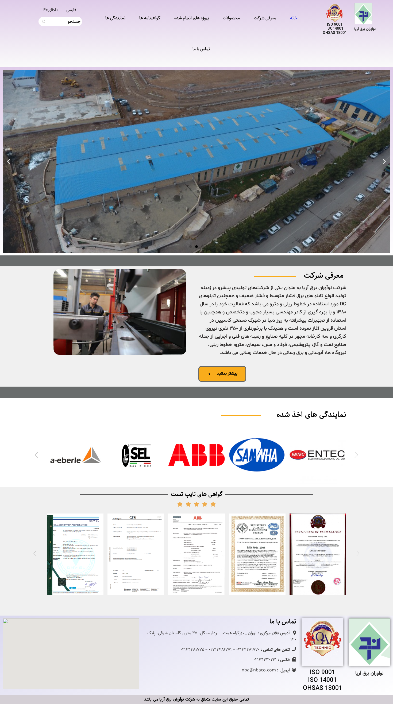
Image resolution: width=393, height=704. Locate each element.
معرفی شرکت (265, 18)
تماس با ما (201, 49)
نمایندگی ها (115, 18)
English (50, 10)
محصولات (231, 18)
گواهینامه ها (149, 18)
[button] (202, 246)
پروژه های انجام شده (191, 18)
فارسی (71, 10)
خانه (293, 18)
